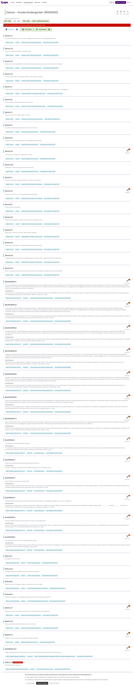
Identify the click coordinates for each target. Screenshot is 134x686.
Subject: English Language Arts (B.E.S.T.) (15, 453)
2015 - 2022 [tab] (8, 21)
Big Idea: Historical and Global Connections (32, 119)
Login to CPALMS (120, 2)
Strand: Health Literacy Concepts (45, 669)
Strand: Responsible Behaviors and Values (38, 588)
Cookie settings (30, 683)
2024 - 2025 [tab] (26, 21)
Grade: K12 (25, 298)
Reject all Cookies (54, 683)
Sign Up (112, 2)
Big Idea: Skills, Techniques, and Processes (32, 184)
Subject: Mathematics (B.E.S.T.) (13, 298)
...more (45, 294)
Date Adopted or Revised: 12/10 (50, 42)
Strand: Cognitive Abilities (34, 563)
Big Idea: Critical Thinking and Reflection (31, 42)
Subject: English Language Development (15, 656)
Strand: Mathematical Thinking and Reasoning (41, 298)
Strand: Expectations (39, 453)
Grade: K (17, 42)
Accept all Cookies (42, 683)
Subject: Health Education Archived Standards (17, 669)
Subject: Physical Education (12, 563)
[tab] (11, 29)
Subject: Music (9, 615)
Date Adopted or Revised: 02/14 (49, 563)
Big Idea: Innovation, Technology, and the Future (33, 93)
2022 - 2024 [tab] (17, 21)
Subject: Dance (9, 42)
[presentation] (7, 21)
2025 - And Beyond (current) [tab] (40, 21)
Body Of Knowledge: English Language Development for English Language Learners (55, 656)
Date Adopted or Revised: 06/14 (84, 656)
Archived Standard (17, 662)
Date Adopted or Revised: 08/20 (62, 298)
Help (130, 2)
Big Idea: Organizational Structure (30, 132)
